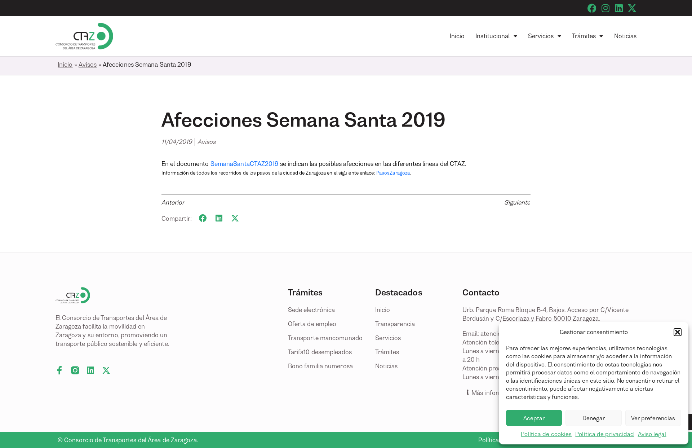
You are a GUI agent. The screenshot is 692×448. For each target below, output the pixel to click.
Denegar (593, 418)
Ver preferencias (653, 418)
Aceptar (534, 418)
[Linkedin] (618, 8)
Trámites (584, 36)
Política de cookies (546, 434)
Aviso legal (652, 434)
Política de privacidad (604, 434)
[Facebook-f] (60, 370)
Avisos (88, 64)
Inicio (457, 36)
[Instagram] (605, 8)
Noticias (625, 36)
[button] (677, 332)
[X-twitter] (631, 8)
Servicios (541, 36)
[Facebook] (591, 8)
